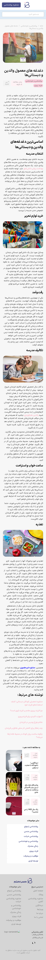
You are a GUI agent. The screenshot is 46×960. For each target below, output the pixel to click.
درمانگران (39, 905)
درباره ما (39, 913)
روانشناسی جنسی (14, 894)
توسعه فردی (16, 924)
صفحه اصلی (38, 890)
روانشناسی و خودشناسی (29, 26)
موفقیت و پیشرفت (13, 920)
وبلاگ (41, 894)
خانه (41, 26)
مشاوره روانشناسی (11, 4)
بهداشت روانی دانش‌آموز (33, 168)
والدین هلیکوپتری (31, 415)
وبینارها (40, 909)
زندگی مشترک (15, 912)
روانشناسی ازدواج (14, 890)
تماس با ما (38, 917)
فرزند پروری (38, 85)
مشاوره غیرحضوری (27, 667)
